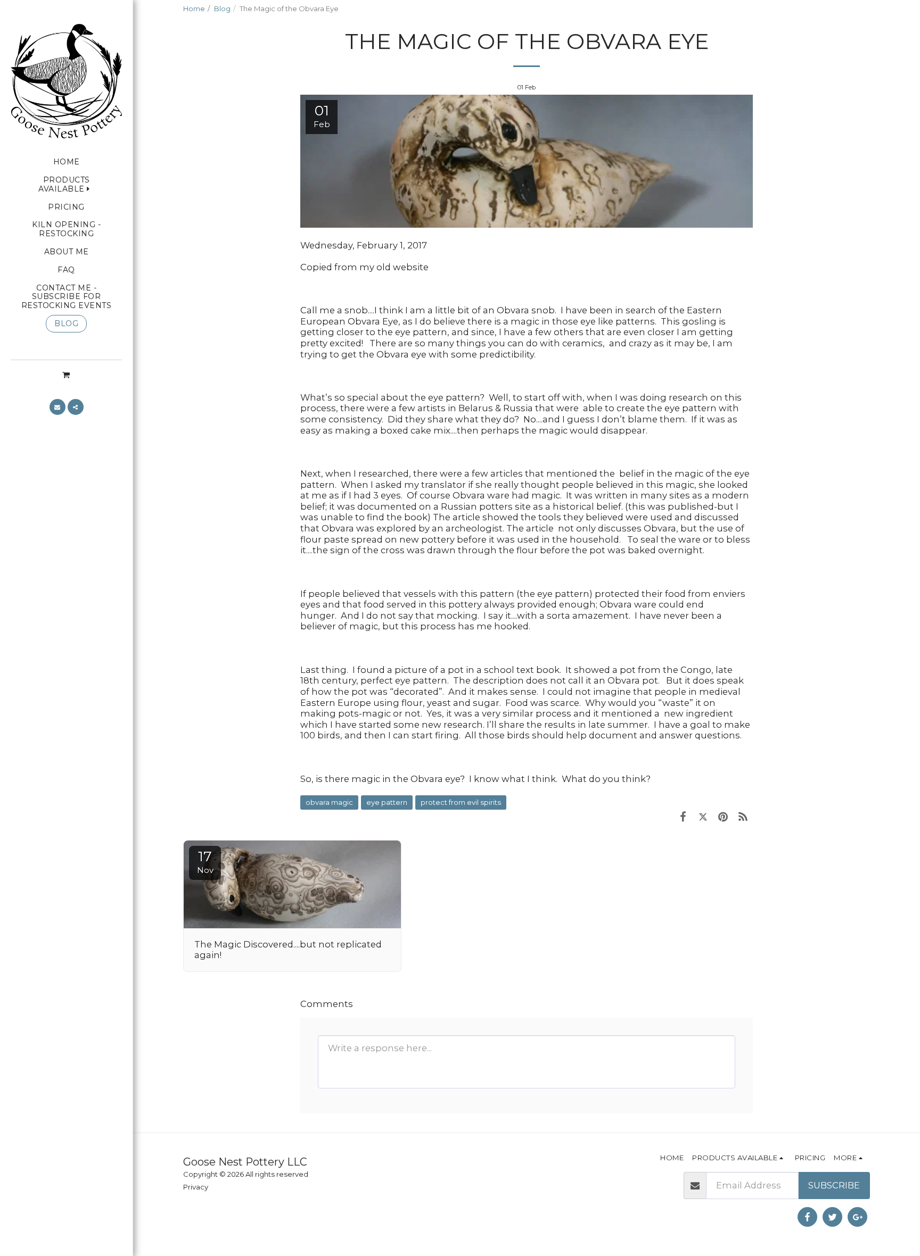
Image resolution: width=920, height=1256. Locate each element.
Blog (222, 8)
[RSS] (743, 817)
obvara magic (329, 802)
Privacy (195, 1187)
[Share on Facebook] (683, 817)
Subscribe (834, 1185)
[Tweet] (703, 817)
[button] (66, 374)
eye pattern (386, 802)
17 (205, 861)
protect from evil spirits (461, 802)
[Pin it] (723, 817)
